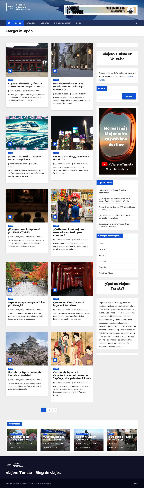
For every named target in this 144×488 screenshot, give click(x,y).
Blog (78, 23)
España (102, 249)
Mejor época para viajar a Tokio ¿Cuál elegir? (26, 304)
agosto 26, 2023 (62, 164)
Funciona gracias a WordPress (17, 483)
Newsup (36, 483)
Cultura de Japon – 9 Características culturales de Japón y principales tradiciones (72, 375)
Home (136, 483)
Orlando (31, 23)
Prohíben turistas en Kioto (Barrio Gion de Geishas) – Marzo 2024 (69, 86)
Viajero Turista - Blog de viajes (33, 472)
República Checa (62, 23)
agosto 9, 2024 (118, 444)
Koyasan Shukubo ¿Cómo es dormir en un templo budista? (26, 85)
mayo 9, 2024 (16, 91)
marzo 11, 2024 (61, 94)
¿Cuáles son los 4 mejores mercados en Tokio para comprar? (68, 232)
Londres (45, 23)
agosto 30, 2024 (52, 444)
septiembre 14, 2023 (18, 164)
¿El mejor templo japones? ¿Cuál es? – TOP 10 (24, 231)
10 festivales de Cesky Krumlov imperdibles (19, 439)
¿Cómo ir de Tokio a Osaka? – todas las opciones (25, 158)
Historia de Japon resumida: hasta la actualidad (25, 374)
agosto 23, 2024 (85, 444)
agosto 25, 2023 (17, 380)
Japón (18, 23)
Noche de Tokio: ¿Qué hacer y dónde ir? (71, 158)
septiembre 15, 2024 (20, 444)
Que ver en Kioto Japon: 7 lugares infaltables (68, 304)
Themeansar (46, 483)
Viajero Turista (32, 91)
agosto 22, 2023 (62, 383)
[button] (136, 23)
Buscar (102, 88)
